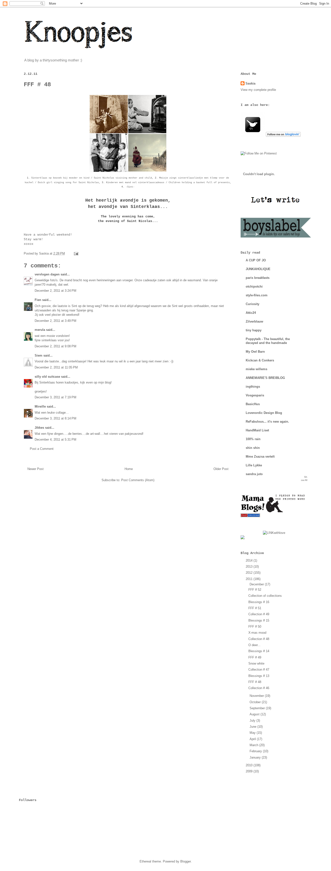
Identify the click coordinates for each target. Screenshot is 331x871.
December (257, 584)
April (253, 739)
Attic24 (251, 313)
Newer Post (35, 469)
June (253, 726)
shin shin (253, 448)
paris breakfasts (257, 278)
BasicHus (253, 404)
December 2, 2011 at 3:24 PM (55, 290)
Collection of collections (265, 596)
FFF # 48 (254, 682)
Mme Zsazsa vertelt (260, 456)
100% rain (253, 439)
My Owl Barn (255, 351)
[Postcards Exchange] (250, 516)
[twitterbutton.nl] (253, 135)
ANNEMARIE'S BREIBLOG (265, 378)
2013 (249, 566)
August (255, 714)
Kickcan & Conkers (260, 360)
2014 (249, 560)
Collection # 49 (258, 614)
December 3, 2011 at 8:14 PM (55, 418)
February (256, 751)
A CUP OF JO (256, 260)
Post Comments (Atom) (137, 480)
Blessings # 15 (258, 620)
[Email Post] (75, 253)
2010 (249, 765)
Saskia (250, 83)
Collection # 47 (258, 669)
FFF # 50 (254, 626)
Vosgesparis (255, 395)
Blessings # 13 (258, 676)
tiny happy (253, 330)
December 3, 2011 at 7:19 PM (55, 397)
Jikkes (39, 427)
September (258, 708)
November (257, 696)
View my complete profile (258, 90)
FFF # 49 (254, 657)
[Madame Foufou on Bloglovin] (283, 135)
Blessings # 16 (258, 602)
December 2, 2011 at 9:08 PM (55, 346)
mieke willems (256, 369)
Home (129, 469)
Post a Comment (42, 449)
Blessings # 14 (258, 651)
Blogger (185, 861)
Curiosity (252, 304)
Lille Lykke (254, 465)
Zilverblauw (254, 321)
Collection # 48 (258, 639)
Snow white (256, 663)
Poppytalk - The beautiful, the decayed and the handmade (268, 341)
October (256, 702)
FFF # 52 (254, 589)
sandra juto (254, 474)
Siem (38, 355)
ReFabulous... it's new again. (267, 421)
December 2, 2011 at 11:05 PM (56, 367)
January (256, 757)
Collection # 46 (258, 688)
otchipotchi (254, 286)
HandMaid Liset (257, 430)
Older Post (221, 469)
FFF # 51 (254, 608)
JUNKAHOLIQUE (258, 269)
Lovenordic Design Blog (264, 413)
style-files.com (257, 295)
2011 (249, 579)
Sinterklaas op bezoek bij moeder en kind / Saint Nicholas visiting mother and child (91, 178)
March (254, 745)
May (253, 732)
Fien (38, 300)
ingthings (253, 386)
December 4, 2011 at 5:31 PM (55, 439)
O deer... (254, 645)
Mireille (40, 406)
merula (40, 330)
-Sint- (130, 187)
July (253, 720)
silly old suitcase (47, 376)
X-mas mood (257, 632)
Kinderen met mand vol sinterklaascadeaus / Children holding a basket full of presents (168, 182)
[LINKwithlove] (274, 533)
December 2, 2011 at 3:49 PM (55, 321)
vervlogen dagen (47, 274)
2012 (249, 572)
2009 (249, 771)
